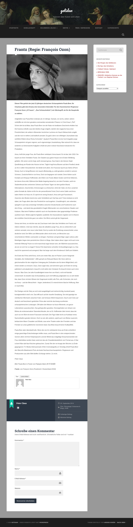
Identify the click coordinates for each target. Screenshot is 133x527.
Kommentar (19, 440)
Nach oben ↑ (121, 522)
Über (17, 376)
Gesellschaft (29, 28)
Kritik (65, 28)
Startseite (13, 28)
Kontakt (98, 28)
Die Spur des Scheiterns (106, 66)
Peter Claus (28, 379)
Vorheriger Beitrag (66, 414)
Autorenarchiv (18, 407)
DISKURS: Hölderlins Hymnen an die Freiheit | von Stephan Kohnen (110, 76)
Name (17, 469)
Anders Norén (109, 522)
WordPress (43, 522)
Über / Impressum (82, 28)
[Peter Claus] (20, 386)
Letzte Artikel (24, 376)
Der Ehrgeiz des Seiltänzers (107, 63)
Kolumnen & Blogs (48, 28)
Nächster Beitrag (65, 417)
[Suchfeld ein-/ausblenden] (123, 34)
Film (61, 406)
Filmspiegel (68, 406)
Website (17, 488)
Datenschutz (113, 28)
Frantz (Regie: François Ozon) (42, 49)
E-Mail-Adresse (20, 478)
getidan (66, 10)
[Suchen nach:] (109, 50)
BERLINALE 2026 (103, 72)
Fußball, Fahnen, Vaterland (107, 69)
